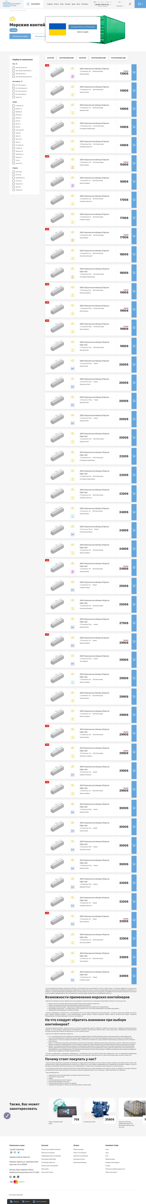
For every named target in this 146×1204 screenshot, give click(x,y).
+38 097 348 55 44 (101, 4)
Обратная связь (110, 1159)
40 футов (82, 58)
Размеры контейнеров (44, 36)
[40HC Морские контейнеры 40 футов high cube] (57, 273)
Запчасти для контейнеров (49, 1165)
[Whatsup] (11, 1152)
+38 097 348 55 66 (16, 1149)
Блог (78, 4)
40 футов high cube (98, 58)
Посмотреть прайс (20, 36)
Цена (107, 1152)
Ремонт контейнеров (80, 1152)
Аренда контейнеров (80, 1162)
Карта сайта (45, 1169)
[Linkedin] (18, 1177)
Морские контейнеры (48, 1152)
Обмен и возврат (79, 1149)
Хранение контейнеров (81, 1156)
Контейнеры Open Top (48, 1162)
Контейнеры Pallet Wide (48, 1159)
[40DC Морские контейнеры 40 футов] (57, 200)
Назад (14, 30)
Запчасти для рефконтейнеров (50, 1149)
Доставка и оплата (79, 1159)
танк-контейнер (70, 993)
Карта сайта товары (47, 1172)
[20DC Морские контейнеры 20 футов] (57, 72)
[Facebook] (14, 1177)
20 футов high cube (66, 58)
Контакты (84, 4)
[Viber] (15, 1152)
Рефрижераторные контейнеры (51, 1156)
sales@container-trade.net (19, 1157)
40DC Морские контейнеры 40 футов (94, 196)
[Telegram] (18, 1152)
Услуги (56, 4)
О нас (62, 4)
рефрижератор (60, 993)
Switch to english (82, 32)
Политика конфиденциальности (115, 1169)
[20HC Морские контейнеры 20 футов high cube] (57, 549)
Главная (50, 4)
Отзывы (67, 4)
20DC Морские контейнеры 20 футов (94, 69)
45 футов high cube (118, 58)
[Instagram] (10, 1177)
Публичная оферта (111, 1172)
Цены (74, 4)
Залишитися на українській (83, 27)
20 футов (50, 58)
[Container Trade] (12, 4)
